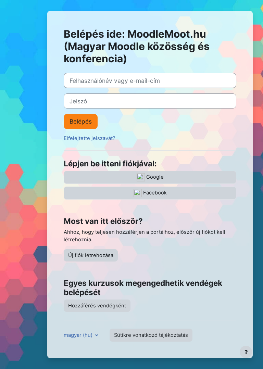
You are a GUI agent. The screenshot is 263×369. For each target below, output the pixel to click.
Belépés (81, 121)
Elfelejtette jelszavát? (89, 138)
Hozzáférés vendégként (97, 306)
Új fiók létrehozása (90, 255)
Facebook (154, 193)
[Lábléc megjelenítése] (246, 352)
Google (154, 177)
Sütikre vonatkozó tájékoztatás (151, 335)
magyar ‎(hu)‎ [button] (79, 335)
